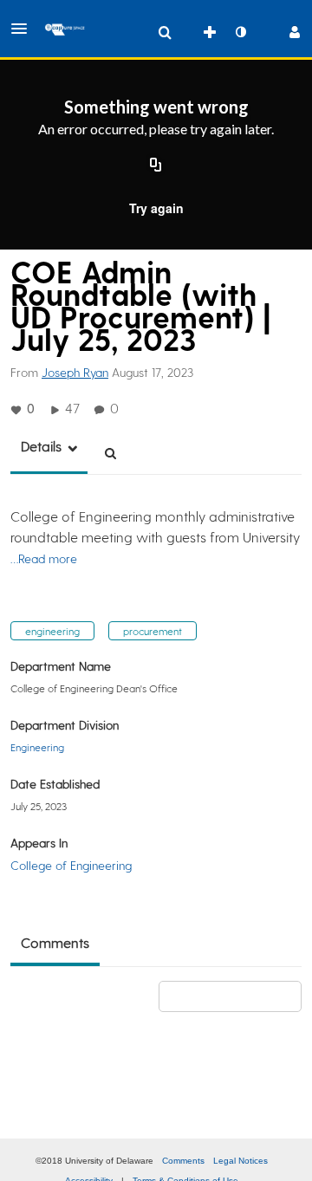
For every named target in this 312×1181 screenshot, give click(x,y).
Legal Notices (240, 1160)
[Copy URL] (156, 166)
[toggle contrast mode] (240, 32)
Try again (156, 208)
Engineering (37, 747)
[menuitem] (164, 32)
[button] (24, 28)
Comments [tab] (55, 942)
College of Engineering (71, 865)
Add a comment (237, 996)
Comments (183, 1160)
